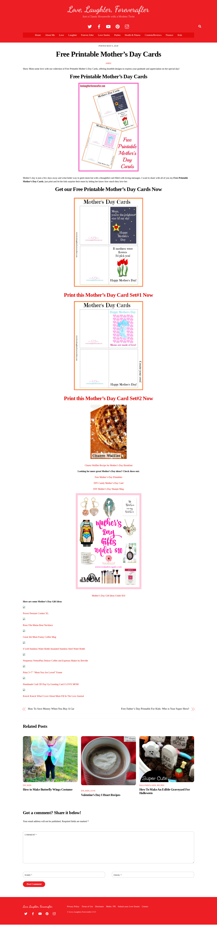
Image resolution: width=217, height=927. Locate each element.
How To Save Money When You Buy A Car (51, 708)
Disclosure (99, 906)
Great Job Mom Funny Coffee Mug (39, 637)
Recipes (160, 785)
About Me (50, 35)
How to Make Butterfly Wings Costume (47, 789)
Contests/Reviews (153, 35)
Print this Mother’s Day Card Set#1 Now (108, 295)
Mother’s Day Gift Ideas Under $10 (108, 595)
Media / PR (111, 906)
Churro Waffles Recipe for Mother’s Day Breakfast (108, 465)
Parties (117, 35)
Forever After (87, 35)
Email (118, 875)
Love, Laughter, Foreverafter (80, 912)
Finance (169, 35)
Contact (145, 906)
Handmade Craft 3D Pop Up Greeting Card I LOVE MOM (51, 684)
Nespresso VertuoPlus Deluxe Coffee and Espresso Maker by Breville (55, 660)
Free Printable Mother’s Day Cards (108, 54)
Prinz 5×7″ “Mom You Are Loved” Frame (42, 672)
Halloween (145, 785)
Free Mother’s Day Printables (108, 477)
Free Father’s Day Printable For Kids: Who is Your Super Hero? (155, 708)
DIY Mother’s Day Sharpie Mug (108, 489)
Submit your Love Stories (129, 906)
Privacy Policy (73, 906)
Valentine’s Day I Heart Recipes (100, 795)
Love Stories (104, 35)
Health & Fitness (132, 35)
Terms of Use (87, 906)
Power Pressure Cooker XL (36, 613)
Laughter (72, 35)
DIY (24, 785)
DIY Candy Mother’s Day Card (108, 483)
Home (38, 35)
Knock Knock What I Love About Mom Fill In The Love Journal (53, 696)
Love (61, 35)
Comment (31, 835)
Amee (108, 63)
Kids (180, 35)
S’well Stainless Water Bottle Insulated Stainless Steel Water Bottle (54, 649)
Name (28, 875)
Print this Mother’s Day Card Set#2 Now (108, 398)
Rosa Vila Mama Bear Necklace (38, 625)
